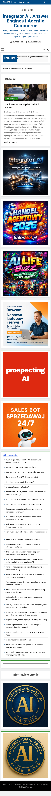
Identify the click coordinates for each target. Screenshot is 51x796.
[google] (28, 10)
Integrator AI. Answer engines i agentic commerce (25, 20)
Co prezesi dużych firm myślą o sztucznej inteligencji (26, 620)
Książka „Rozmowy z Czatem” (17, 487)
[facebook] (19, 10)
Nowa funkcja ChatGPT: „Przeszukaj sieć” (25, 2)
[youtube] (31, 10)
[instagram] (21, 10)
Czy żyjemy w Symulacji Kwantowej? (19, 482)
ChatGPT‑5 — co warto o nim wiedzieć (20, 467)
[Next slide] (48, 2)
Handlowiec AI (11, 98)
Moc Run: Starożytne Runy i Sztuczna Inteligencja (24, 499)
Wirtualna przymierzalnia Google (18, 640)
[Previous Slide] (44, 2)
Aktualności (10, 455)
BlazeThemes (26, 787)
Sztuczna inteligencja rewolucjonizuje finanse (23, 504)
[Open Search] (44, 50)
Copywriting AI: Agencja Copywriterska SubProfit (24, 472)
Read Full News (9, 142)
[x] (25, 10)
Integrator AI (10, 112)
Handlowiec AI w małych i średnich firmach (22, 539)
